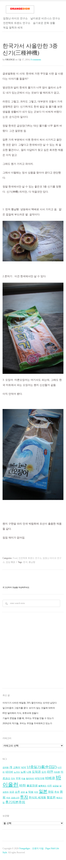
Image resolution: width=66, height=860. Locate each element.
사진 (49, 785)
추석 (56, 792)
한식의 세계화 (37, 797)
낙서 (23, 767)
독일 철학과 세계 (13, 27)
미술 (23, 778)
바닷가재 (39, 778)
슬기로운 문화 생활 (44, 22)
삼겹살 (56, 786)
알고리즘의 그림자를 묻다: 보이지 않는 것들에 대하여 (29, 708)
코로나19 (15, 798)
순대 (23, 792)
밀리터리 (30, 778)
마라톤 (57, 772)
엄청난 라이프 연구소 (15, 18)
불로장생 (32, 785)
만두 (13, 778)
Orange (10, 59)
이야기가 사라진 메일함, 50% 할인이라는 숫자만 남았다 (30, 703)
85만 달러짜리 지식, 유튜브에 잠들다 (20, 713)
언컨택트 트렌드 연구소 (16, 22)
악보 (30, 791)
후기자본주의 (15, 802)
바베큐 (50, 778)
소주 (17, 791)
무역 (18, 778)
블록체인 (42, 786)
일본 (43, 791)
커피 (8, 798)
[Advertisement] (33, 651)
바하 (22, 785)
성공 (11, 792)
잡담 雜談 (10, 562)
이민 (36, 792)
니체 (28, 772)
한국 (25, 562)
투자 (24, 797)
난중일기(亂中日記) (42, 767)
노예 (23, 771)
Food (15, 558)
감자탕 (6, 767)
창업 (51, 791)
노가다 (17, 772)
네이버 (9, 771)
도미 (43, 772)
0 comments (36, 59)
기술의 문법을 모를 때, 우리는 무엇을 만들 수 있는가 (28, 718)
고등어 (16, 767)
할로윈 (51, 797)
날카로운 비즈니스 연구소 (45, 18)
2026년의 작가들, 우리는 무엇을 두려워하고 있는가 (27, 723)
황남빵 (32, 562)
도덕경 (36, 771)
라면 (50, 771)
